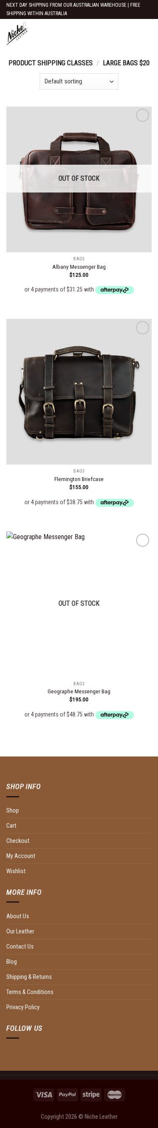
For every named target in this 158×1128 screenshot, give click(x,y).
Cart (11, 825)
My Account (20, 856)
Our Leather (20, 931)
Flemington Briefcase (79, 479)
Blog (11, 961)
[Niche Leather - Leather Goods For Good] (63, 33)
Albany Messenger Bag (79, 266)
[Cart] (147, 33)
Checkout (17, 841)
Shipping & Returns (29, 977)
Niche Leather (101, 1116)
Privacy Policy (23, 1007)
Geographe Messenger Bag (79, 691)
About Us (17, 916)
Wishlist (16, 871)
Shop (12, 810)
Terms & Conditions (30, 992)
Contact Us (20, 946)
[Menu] (138, 33)
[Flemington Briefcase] (79, 391)
